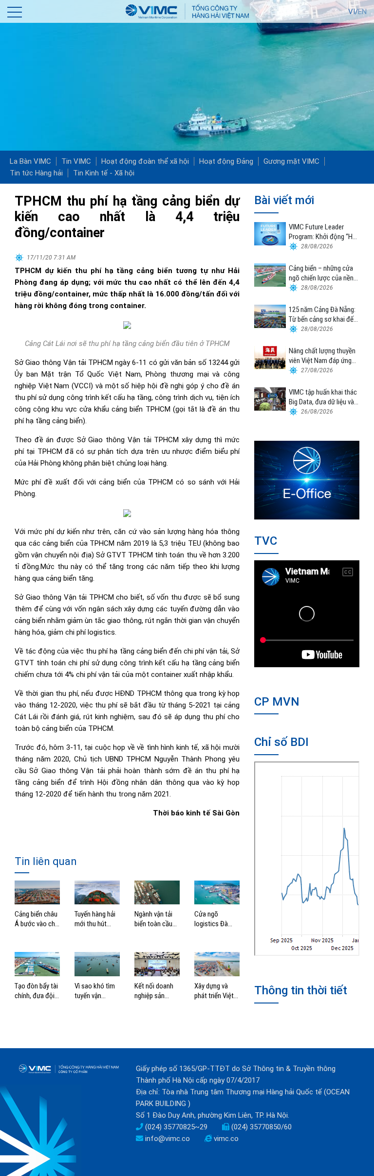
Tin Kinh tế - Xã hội (103, 173)
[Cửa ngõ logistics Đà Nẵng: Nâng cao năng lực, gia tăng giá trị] (217, 891)
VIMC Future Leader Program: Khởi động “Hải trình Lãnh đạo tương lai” (323, 232)
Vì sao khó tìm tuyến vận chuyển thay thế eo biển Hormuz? (97, 991)
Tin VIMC (76, 161)
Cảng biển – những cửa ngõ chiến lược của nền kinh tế (321, 273)
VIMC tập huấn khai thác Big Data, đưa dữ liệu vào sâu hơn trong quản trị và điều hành (323, 397)
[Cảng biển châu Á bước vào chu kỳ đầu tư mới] (37, 891)
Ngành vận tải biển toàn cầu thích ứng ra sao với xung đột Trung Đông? (157, 919)
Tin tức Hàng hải (36, 173)
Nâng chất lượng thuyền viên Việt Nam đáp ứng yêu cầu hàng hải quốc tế (323, 355)
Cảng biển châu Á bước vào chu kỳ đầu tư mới (36, 919)
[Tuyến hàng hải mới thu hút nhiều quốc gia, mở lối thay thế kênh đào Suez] (97, 891)
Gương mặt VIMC (291, 161)
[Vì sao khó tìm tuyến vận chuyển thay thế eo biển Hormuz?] (97, 963)
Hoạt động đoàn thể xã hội (145, 161)
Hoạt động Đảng (226, 161)
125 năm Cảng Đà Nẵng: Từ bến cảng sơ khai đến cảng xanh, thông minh (323, 314)
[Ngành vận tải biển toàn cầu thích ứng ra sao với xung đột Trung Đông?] (157, 891)
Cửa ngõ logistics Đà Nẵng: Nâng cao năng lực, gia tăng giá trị (216, 919)
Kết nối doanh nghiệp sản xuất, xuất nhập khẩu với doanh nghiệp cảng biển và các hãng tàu (156, 991)
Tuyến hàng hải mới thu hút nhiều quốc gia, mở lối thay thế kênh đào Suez (95, 919)
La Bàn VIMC (30, 161)
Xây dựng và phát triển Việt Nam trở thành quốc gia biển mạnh (214, 991)
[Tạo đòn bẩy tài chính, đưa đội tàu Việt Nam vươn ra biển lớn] (37, 963)
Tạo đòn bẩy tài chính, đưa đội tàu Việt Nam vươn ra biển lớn (37, 991)
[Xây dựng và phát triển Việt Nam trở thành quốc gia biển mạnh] (217, 963)
